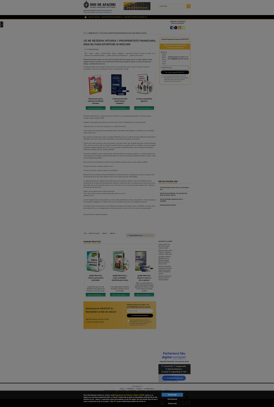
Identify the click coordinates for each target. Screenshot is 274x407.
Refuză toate (172, 403)
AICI (115, 401)
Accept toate (172, 395)
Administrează (172, 399)
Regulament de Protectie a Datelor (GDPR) (129, 395)
